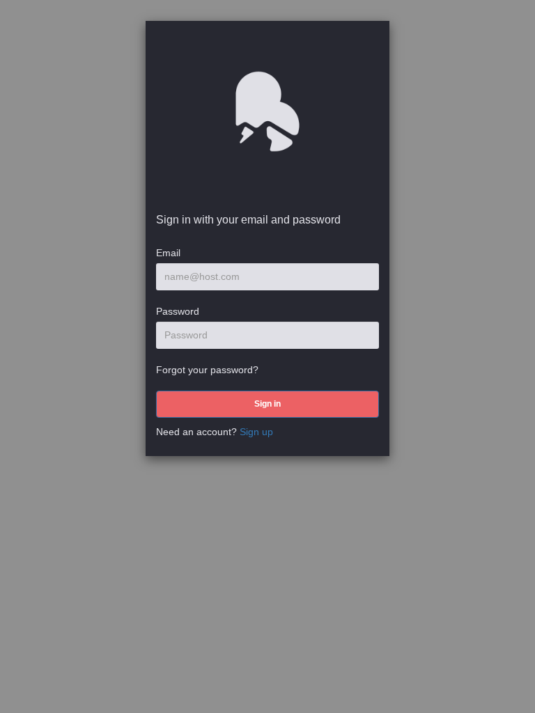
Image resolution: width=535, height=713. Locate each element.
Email (168, 252)
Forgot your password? (207, 369)
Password (177, 311)
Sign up (256, 431)
